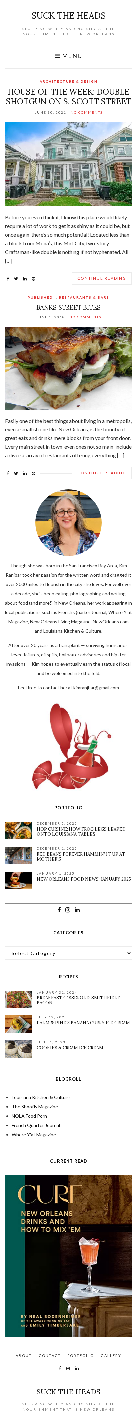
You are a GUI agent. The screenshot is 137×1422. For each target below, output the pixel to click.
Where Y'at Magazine (34, 1134)
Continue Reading (101, 278)
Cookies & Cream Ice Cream (70, 1048)
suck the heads (68, 15)
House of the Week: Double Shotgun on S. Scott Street (68, 97)
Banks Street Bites (68, 307)
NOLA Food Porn (29, 1116)
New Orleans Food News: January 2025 (84, 879)
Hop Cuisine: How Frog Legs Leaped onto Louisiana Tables (81, 831)
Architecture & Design (69, 81)
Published (40, 297)
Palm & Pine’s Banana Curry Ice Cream (83, 1023)
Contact (50, 1355)
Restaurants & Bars (84, 297)
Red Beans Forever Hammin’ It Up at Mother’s (81, 856)
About (24, 1355)
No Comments (87, 112)
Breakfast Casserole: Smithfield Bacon (79, 1000)
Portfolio (81, 1355)
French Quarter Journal (36, 1125)
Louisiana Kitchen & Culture (41, 1097)
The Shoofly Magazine (35, 1106)
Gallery (111, 1355)
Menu (71, 56)
